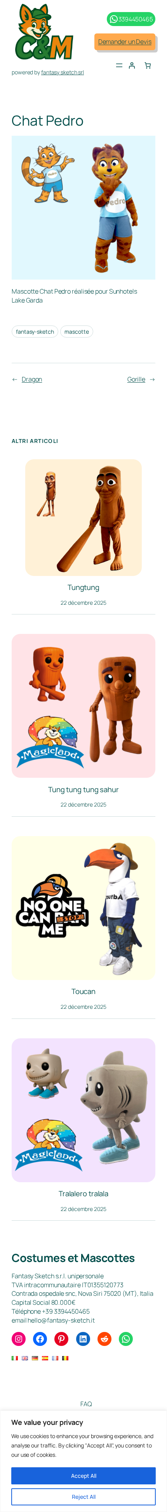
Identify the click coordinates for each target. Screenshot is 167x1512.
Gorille (136, 379)
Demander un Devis (124, 41)
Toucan (83, 991)
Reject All (84, 1496)
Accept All (83, 1475)
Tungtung (83, 587)
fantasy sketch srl (62, 72)
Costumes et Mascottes (73, 1257)
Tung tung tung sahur (83, 790)
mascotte (76, 331)
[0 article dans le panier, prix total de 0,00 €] (148, 66)
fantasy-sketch (35, 331)
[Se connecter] (132, 66)
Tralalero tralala (83, 1194)
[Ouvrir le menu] (119, 65)
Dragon (32, 379)
